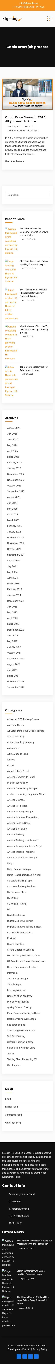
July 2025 (12, 503)
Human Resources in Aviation (22, 967)
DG (8, 909)
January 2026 (14, 468)
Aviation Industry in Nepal (20, 811)
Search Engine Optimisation (21, 1030)
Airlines (22, 130)
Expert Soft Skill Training (19, 932)
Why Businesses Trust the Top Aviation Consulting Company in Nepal (34, 329)
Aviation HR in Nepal (17, 805)
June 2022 (12, 635)
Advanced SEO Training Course (23, 719)
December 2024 (15, 537)
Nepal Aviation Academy (19, 996)
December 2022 (15, 629)
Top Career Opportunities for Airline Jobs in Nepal (34, 368)
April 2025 (12, 514)
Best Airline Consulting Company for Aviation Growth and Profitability (34, 231)
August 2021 (13, 664)
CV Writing (12, 898)
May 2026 (12, 445)
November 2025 (15, 480)
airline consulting (15, 736)
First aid (11, 938)
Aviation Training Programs (21, 851)
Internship (12, 972)
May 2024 (12, 572)
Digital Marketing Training (20, 921)
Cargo (10, 863)
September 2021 (15, 658)
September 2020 (15, 687)
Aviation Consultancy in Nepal (22, 788)
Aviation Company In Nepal (21, 777)
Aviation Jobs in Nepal (18, 823)
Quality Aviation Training (19, 1007)
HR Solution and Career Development (26, 961)
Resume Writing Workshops (21, 1019)
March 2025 (13, 520)
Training (11, 1053)
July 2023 (12, 606)
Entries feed (11, 1106)
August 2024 (13, 560)
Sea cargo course (16, 1024)
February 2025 (14, 526)
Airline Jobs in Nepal (17, 754)
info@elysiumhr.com (29, 3)
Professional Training (18, 1001)
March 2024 (13, 583)
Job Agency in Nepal (17, 978)
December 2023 (15, 601)
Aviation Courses (16, 800)
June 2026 (12, 439)
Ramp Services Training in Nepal (23, 1013)
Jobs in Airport (32, 130)
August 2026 (13, 428)
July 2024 (12, 566)
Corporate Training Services (21, 886)
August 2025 (13, 497)
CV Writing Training (16, 903)
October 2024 (14, 549)
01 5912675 (15, 1201)
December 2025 (15, 474)
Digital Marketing (16, 915)
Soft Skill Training (16, 1036)
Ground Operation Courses (20, 949)
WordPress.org (13, 1122)
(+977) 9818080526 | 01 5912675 (29, 7)
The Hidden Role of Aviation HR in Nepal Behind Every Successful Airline (33, 293)
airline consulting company (20, 742)
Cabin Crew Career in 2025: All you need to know (25, 119)
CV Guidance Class (17, 892)
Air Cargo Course (15, 725)
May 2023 (12, 612)
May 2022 (12, 641)
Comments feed (13, 1114)
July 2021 (12, 670)
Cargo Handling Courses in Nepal (24, 875)
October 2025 (14, 485)
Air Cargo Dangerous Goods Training (25, 730)
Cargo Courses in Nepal (19, 869)
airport (10, 765)
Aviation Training (15, 834)
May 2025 (12, 508)
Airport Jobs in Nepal (18, 771)
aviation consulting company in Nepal (26, 794)
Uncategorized (14, 1065)
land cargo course (16, 990)
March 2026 (13, 456)
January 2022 (14, 647)
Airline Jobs (13, 130)
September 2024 (15, 554)
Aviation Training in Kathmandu (22, 840)
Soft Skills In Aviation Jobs (21, 1047)
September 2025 (15, 491)
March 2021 (13, 675)
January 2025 (14, 531)
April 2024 (12, 577)
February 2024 (14, 589)
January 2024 (14, 595)
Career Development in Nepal (22, 857)
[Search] (45, 195)
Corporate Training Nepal (19, 880)
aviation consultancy (17, 782)
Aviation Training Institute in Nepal (24, 846)
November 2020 (15, 681)
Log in (8, 1098)
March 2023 (13, 624)
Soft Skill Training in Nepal (20, 1042)
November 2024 (15, 543)
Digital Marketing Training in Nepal (24, 926)
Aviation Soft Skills (17, 828)
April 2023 (12, 618)
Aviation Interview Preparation (22, 817)
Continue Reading (14, 161)
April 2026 (12, 451)
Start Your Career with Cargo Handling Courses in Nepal (34, 263)
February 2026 (14, 462)
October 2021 (14, 652)
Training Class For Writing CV (22, 1059)
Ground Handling (15, 944)
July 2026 (12, 433)
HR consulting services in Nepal (23, 955)
